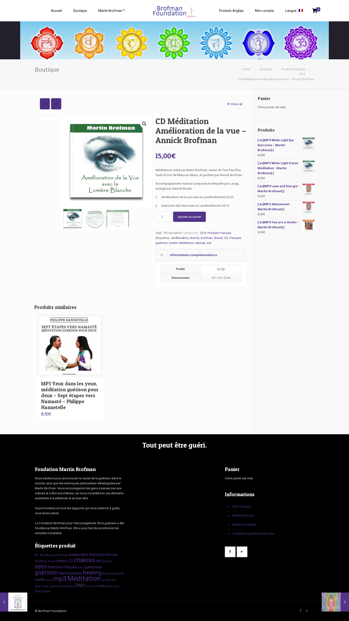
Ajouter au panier (189, 217)
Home (246, 69)
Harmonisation (70, 573)
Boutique (266, 69)
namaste (106, 580)
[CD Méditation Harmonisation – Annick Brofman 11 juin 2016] (13, 602)
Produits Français (293, 69)
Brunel (218, 238)
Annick (194, 238)
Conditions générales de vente (253, 533)
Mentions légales (244, 524)
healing (92, 572)
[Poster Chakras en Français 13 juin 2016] (335, 602)
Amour (63, 555)
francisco (55, 567)
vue (209, 243)
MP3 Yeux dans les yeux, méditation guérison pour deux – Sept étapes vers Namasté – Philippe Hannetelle (70, 395)
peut (114, 580)
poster (38, 586)
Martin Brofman (243, 515)
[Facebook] (300, 611)
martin (173, 243)
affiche (48, 555)
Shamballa (64, 586)
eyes (41, 566)
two (80, 585)
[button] (144, 124)
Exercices (106, 561)
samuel (200, 243)
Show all (236, 104)
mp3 (60, 579)
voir (96, 586)
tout (73, 586)
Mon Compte (241, 506)
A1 (37, 555)
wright (109, 586)
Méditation (186, 243)
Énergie (40, 591)
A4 (42, 555)
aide (55, 555)
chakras (84, 560)
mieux (49, 580)
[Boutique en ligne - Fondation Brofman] (174, 10)
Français (235, 238)
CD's (302, 74)
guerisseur (93, 567)
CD (226, 238)
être (48, 591)
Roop (45, 586)
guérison (162, 243)
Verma (89, 586)
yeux (116, 586)
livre (105, 573)
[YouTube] (306, 611)
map (111, 573)
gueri (81, 567)
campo (61, 561)
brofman (207, 238)
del (98, 561)
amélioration (180, 238)
